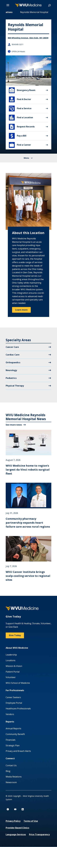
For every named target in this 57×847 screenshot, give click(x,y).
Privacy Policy (13, 821)
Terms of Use (31, 821)
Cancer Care (12, 347)
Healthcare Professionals (18, 708)
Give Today (15, 635)
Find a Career (20, 145)
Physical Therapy (15, 385)
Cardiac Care (12, 354)
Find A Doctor (20, 99)
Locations (10, 660)
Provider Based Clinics (17, 827)
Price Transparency (39, 834)
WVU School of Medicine (18, 682)
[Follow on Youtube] (15, 809)
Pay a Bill (18, 136)
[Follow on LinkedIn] (23, 809)
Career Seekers (13, 697)
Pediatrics (11, 378)
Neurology (11, 370)
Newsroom (11, 782)
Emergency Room (22, 90)
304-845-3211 (17, 44)
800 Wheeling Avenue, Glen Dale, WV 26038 (28, 38)
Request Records (22, 127)
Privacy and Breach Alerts (18, 751)
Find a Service (20, 108)
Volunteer (11, 677)
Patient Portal (12, 671)
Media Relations (14, 776)
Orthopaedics (13, 362)
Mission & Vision (14, 666)
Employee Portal (14, 702)
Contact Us (11, 765)
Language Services (16, 834)
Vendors (10, 714)
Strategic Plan (12, 745)
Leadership (11, 654)
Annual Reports (13, 728)
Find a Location (21, 117)
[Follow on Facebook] (8, 809)
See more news (14, 424)
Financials (10, 739)
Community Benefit (15, 734)
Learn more (21, 309)
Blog (8, 771)
